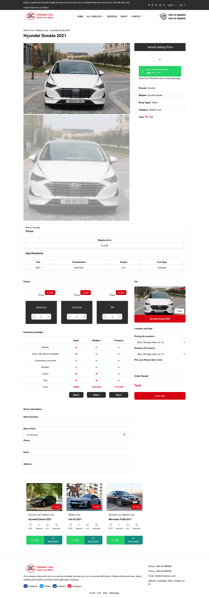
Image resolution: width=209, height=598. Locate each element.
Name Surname (30, 416)
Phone (26, 440)
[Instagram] (152, 5)
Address (27, 463)
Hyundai (151, 87)
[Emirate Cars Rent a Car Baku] (40, 16)
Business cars (115, 514)
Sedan (155, 102)
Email (26, 452)
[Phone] (164, 5)
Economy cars (34, 514)
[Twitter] (42, 586)
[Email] (160, 5)
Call (36, 540)
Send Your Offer (159, 78)
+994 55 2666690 (177, 14)
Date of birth (29, 428)
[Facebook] (148, 5)
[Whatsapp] (156, 5)
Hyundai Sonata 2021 (60, 30)
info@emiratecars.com (165, 575)
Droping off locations (144, 348)
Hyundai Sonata (154, 95)
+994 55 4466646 (177, 18)
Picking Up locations (144, 336)
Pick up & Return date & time (148, 359)
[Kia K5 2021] (85, 496)
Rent (105, 592)
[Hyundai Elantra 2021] (44, 496)
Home (80, 16)
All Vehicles (94, 16)
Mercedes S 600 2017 (120, 519)
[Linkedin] (55, 586)
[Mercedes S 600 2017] (125, 496)
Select (76, 394)
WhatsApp (114, 592)
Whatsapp (53, 541)
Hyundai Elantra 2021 (39, 519)
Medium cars (155, 109)
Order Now (160, 395)
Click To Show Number (156, 71)
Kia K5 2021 (75, 519)
